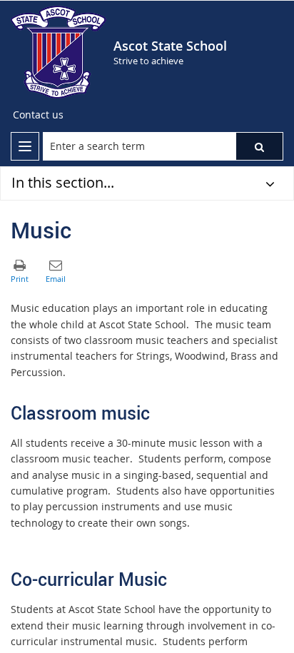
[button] (259, 146)
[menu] (25, 146)
